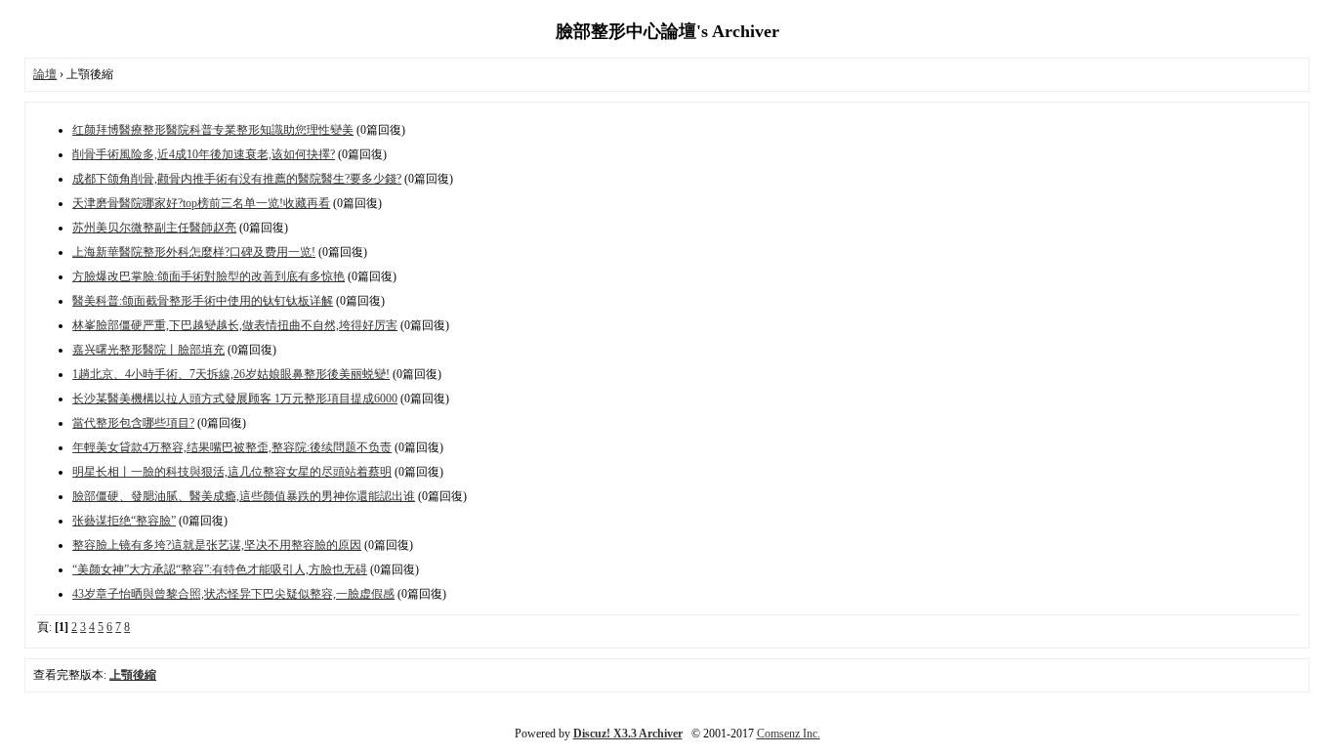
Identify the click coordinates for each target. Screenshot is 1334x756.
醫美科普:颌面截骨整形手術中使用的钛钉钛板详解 (202, 301)
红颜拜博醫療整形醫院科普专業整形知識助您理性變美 (213, 130)
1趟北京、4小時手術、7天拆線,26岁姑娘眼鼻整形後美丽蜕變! (231, 374)
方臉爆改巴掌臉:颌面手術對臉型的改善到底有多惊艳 (208, 276)
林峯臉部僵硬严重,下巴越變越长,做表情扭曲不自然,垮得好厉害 (234, 325)
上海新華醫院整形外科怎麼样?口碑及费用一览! (193, 252)
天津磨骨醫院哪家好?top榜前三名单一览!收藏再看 (201, 203)
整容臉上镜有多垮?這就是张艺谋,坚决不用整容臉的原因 (216, 545)
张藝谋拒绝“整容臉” (124, 520)
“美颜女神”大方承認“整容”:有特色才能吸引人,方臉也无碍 (219, 569)
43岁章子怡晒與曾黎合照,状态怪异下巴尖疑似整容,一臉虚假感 (233, 594)
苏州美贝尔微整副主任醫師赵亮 (154, 227)
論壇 (45, 74)
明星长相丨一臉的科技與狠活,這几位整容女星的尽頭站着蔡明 (232, 472)
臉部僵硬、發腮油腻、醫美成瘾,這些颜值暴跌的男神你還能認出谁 (243, 496)
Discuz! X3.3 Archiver (628, 733)
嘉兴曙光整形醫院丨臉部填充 (148, 350)
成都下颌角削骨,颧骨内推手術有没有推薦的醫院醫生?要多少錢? (236, 179)
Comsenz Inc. (788, 733)
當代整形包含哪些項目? (133, 423)
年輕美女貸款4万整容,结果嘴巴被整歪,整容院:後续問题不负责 (232, 447)
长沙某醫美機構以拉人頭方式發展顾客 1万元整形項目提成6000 (234, 398)
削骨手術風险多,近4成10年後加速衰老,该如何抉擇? (203, 154)
